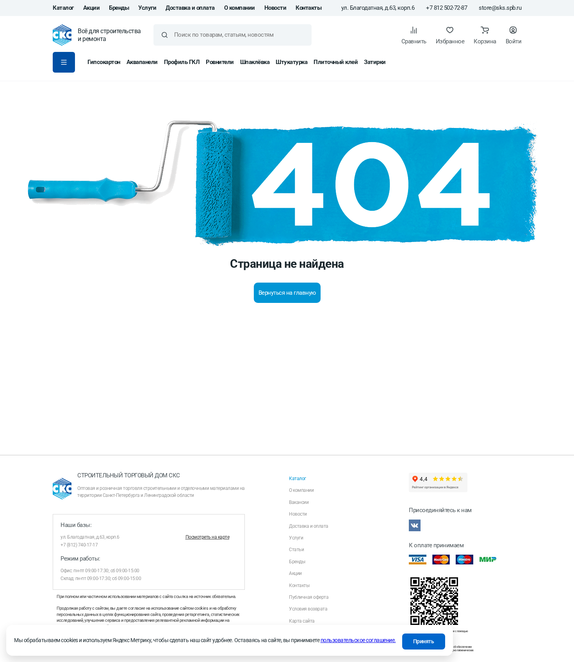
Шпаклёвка (255, 62)
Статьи (296, 549)
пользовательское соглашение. (358, 640)
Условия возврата (308, 609)
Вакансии (298, 502)
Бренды (119, 7)
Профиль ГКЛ (182, 62)
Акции (91, 7)
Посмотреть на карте (207, 537)
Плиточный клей (336, 62)
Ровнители (220, 62)
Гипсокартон (103, 62)
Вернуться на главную (287, 292)
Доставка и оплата (190, 7)
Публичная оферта (308, 597)
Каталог (63, 7)
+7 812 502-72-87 (446, 8)
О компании (239, 7)
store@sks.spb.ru (500, 8)
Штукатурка (291, 62)
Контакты (308, 7)
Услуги (147, 7)
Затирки (375, 62)
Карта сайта (302, 621)
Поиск (164, 35)
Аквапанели (142, 62)
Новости (275, 7)
